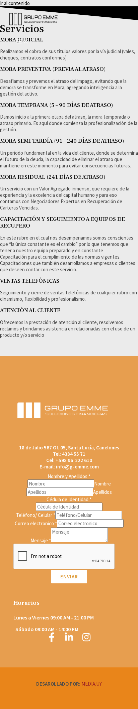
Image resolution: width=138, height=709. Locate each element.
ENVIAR (69, 576)
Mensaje (40, 540)
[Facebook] (51, 640)
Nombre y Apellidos (69, 476)
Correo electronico (36, 523)
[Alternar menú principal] (22, 42)
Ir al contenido (15, 3)
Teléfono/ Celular (35, 515)
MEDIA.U (90, 684)
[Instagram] (86, 640)
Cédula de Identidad (69, 499)
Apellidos (102, 492)
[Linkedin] (69, 640)
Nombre (102, 483)
